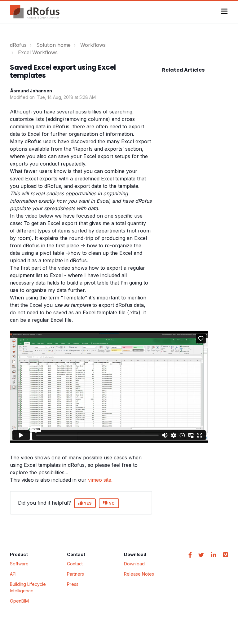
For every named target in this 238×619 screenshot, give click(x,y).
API (13, 574)
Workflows (93, 45)
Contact (75, 563)
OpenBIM (19, 601)
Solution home (53, 45)
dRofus (18, 45)
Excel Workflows (38, 52)
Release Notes (139, 574)
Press (72, 584)
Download (134, 563)
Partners (75, 574)
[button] (224, 11)
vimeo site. (100, 480)
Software (19, 563)
